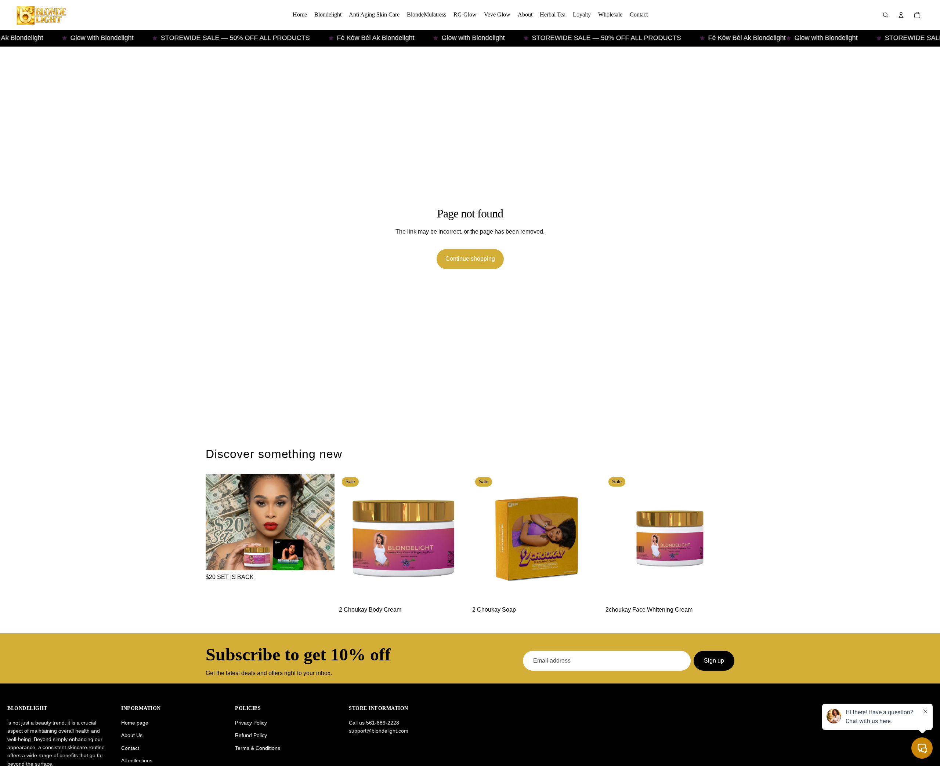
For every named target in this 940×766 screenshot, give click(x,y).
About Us (131, 735)
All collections (136, 760)
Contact (130, 748)
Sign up (714, 660)
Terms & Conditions (257, 748)
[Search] (886, 15)
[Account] (901, 15)
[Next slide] (457, 539)
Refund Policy (251, 735)
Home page (134, 723)
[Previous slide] (350, 539)
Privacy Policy (251, 723)
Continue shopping (470, 259)
